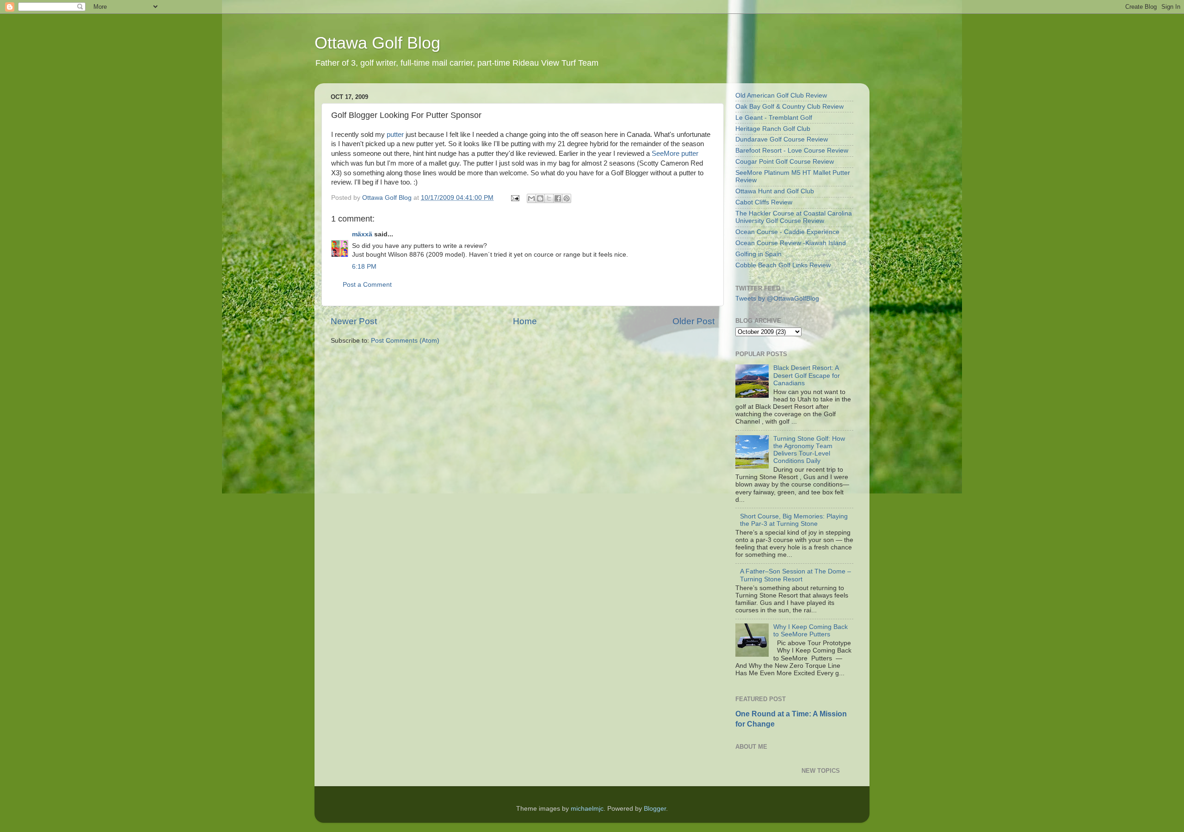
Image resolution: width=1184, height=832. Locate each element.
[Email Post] (514, 197)
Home (525, 321)
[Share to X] (549, 198)
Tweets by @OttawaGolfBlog (777, 298)
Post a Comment (367, 284)
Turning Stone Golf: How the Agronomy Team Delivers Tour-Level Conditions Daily (809, 450)
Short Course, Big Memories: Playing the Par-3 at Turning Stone (794, 520)
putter (395, 134)
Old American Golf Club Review (781, 95)
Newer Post (354, 321)
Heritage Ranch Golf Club (772, 128)
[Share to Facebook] (557, 198)
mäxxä (362, 234)
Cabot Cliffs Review (763, 202)
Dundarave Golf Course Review (781, 139)
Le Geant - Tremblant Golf (773, 117)
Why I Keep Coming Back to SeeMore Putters (810, 630)
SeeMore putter (675, 153)
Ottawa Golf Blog (377, 42)
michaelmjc (587, 808)
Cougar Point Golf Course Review (784, 161)
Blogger (655, 808)
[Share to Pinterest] (566, 198)
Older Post (693, 321)
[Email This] (531, 198)
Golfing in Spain (758, 254)
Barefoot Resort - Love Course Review (791, 150)
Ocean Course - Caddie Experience (787, 231)
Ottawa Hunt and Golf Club (774, 191)
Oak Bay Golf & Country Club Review (789, 106)
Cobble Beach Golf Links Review (783, 265)
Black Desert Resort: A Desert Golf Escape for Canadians (806, 375)
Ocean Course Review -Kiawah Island (790, 243)
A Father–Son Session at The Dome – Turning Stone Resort (795, 575)
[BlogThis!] (540, 198)
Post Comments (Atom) (405, 340)
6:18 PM (364, 266)
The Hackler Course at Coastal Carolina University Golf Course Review (793, 217)
